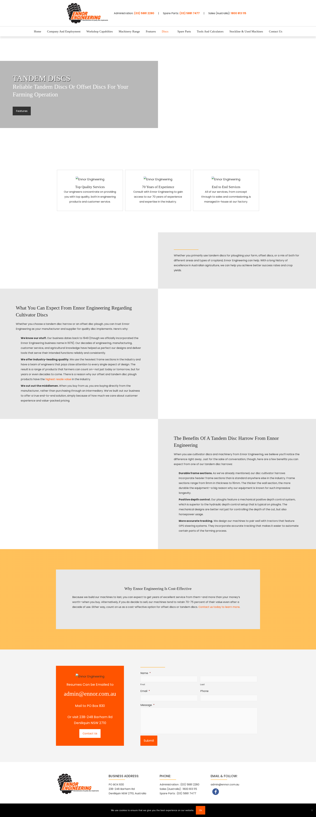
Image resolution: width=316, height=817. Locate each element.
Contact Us (90, 733)
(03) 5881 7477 (189, 13)
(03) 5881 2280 (144, 13)
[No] (312, 810)
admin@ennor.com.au (90, 694)
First (142, 684)
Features (21, 111)
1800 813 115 (238, 13)
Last (202, 684)
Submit (149, 741)
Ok (200, 810)
